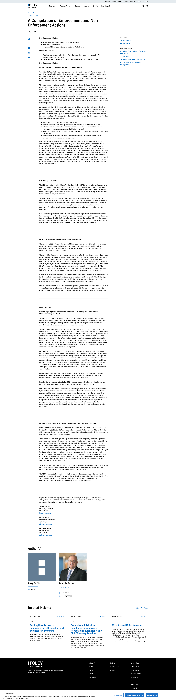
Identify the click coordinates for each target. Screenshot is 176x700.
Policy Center (135, 670)
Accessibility (134, 677)
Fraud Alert (134, 684)
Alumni (114, 1)
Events (95, 6)
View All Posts (142, 608)
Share (29, 57)
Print (29, 48)
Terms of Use (135, 663)
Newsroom (120, 1)
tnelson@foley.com (45, 513)
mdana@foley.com (45, 535)
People (77, 6)
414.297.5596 (67, 596)
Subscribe (107, 1)
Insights (86, 6)
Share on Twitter (29, 43)
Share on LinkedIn (29, 39)
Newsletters (33, 15)
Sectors (52, 6)
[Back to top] (29, 537)
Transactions (124, 56)
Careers (146, 1)
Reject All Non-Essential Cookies (134, 695)
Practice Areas (65, 6)
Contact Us (133, 1)
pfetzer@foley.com (45, 524)
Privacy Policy (135, 666)
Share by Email (29, 53)
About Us (140, 1)
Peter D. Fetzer (125, 43)
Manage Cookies (117, 695)
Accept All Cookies (152, 695)
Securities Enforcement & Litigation (132, 59)
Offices (126, 1)
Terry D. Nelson (125, 40)
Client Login (134, 681)
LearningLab (105, 6)
